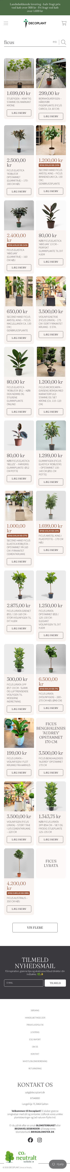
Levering (35, 1032)
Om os (35, 1046)
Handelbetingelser (35, 1017)
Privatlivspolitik (35, 1024)
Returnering (35, 1068)
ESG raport (35, 1039)
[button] (6, 23)
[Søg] (63, 42)
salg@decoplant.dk (35, 1092)
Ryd (55, 42)
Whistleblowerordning (35, 1061)
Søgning (35, 1010)
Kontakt (35, 1053)
